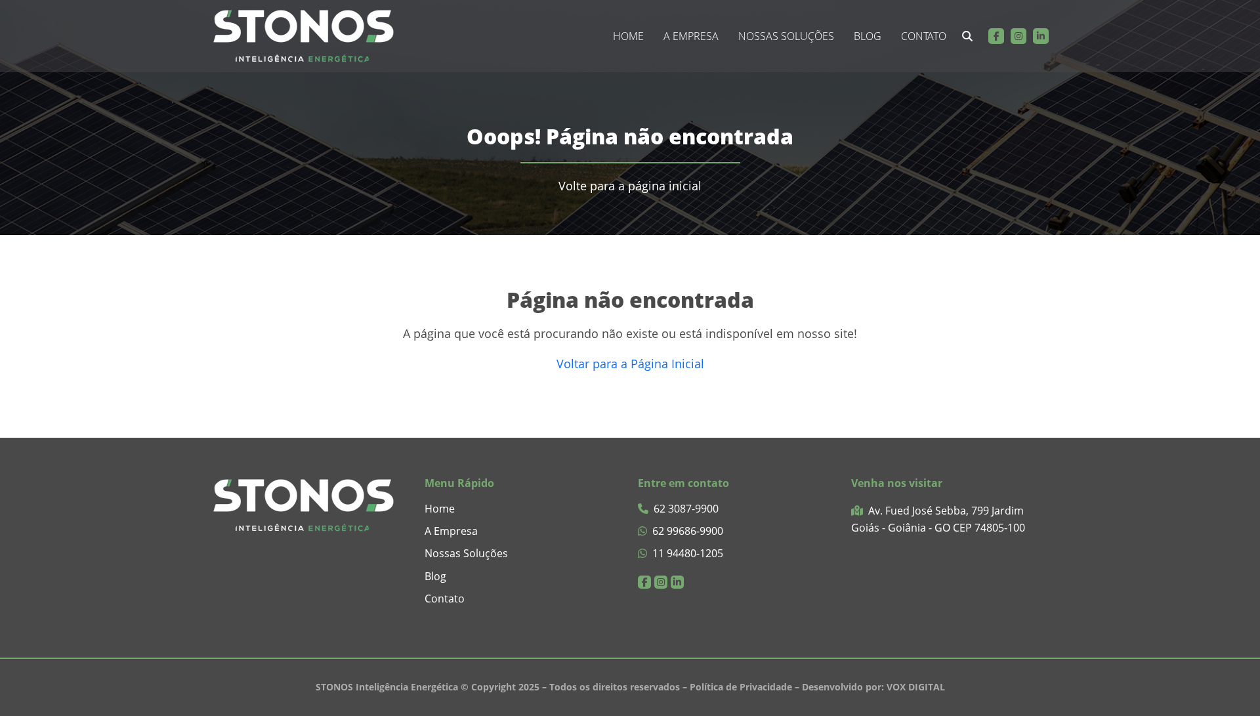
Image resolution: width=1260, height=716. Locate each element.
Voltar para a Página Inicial (630, 363)
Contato (923, 36)
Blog (867, 36)
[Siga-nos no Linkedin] (1041, 36)
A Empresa (691, 36)
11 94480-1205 (687, 553)
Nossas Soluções (786, 36)
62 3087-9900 (686, 509)
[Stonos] (303, 36)
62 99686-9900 (687, 531)
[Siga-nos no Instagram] (1018, 36)
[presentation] (967, 36)
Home (628, 36)
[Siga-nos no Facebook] (996, 36)
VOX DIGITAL (916, 687)
